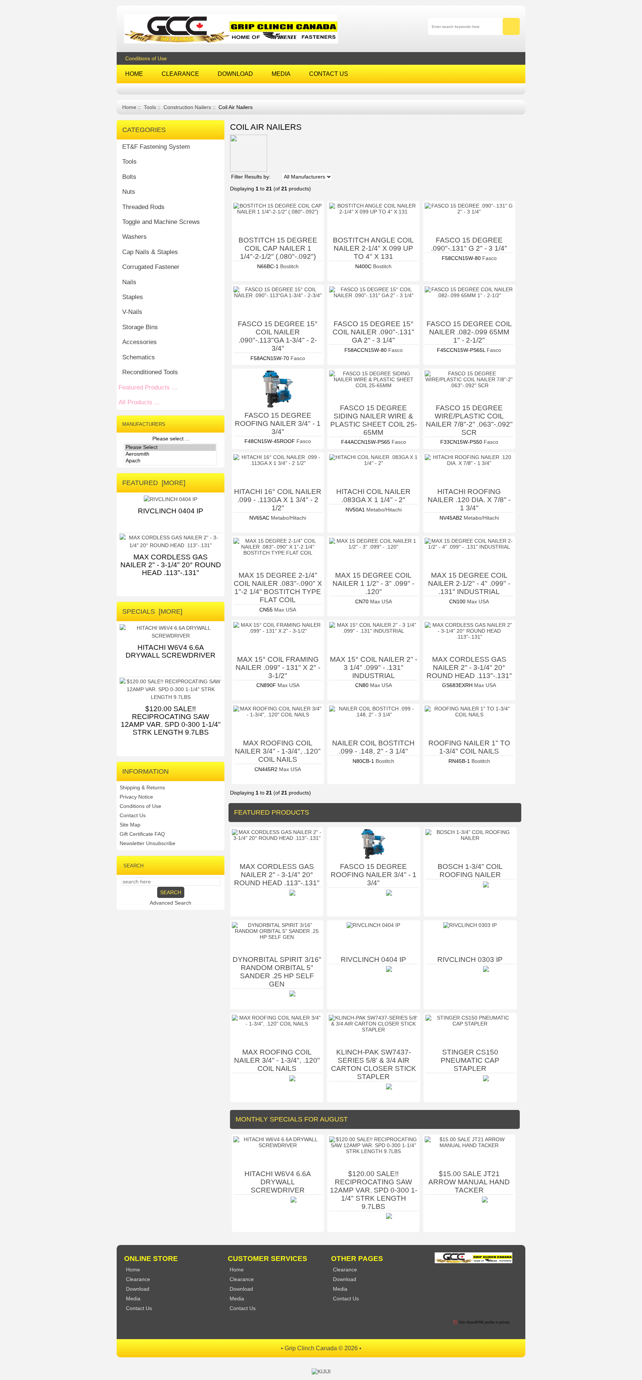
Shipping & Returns (142, 787)
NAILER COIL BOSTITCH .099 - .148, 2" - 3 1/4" (373, 747)
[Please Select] (170, 447)
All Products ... (139, 402)
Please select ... (170, 439)
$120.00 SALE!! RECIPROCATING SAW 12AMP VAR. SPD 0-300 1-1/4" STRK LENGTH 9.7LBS (373, 1190)
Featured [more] (153, 483)
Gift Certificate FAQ (142, 834)
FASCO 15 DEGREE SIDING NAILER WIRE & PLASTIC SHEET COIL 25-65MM (373, 420)
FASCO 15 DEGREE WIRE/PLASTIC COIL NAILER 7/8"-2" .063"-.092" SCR (469, 420)
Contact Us (133, 815)
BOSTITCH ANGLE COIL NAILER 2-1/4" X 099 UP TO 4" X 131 (373, 248)
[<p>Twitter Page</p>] (459, 1277)
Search (133, 865)
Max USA (284, 610)
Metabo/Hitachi (287, 518)
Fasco (489, 258)
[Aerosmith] (170, 454)
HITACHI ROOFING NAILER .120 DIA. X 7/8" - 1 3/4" (469, 500)
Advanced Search (170, 903)
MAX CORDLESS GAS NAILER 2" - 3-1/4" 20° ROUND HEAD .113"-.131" (469, 667)
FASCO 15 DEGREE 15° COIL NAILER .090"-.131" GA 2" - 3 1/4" (373, 332)
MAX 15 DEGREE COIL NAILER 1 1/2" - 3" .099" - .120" (373, 583)
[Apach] (170, 461)
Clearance (242, 1279)
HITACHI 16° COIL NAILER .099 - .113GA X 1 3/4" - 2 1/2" (277, 500)
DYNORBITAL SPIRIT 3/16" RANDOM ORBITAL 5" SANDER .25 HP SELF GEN (277, 972)
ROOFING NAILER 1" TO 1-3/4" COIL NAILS (469, 747)
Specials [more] (152, 611)
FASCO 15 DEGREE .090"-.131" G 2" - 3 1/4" (469, 244)
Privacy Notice (136, 797)
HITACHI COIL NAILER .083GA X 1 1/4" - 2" (373, 496)
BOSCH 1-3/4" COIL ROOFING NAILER (470, 871)
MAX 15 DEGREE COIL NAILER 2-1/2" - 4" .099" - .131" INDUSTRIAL (469, 583)
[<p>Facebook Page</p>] (443, 1277)
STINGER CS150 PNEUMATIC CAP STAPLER (470, 1060)
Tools (150, 107)
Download (241, 1289)
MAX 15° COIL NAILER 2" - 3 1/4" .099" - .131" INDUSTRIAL (373, 667)
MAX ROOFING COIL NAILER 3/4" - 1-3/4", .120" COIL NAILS (278, 751)
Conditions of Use (146, 58)
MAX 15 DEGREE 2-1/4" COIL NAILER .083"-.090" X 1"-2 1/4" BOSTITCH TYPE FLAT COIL (278, 587)
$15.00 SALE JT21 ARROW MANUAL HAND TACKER (469, 1182)
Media (237, 1299)
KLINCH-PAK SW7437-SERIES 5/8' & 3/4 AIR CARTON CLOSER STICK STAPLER (373, 1064)
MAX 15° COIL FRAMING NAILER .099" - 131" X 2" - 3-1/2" (278, 667)
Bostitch (289, 266)
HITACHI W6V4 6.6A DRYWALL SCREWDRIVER (277, 1182)
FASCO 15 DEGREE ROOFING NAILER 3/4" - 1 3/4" (278, 423)
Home (129, 107)
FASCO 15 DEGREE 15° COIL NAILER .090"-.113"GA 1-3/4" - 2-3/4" (278, 336)
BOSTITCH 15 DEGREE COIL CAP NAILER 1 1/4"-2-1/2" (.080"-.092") (278, 248)
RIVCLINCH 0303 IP (470, 959)
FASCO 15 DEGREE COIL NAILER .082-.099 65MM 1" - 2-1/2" (469, 332)
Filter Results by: (250, 177)
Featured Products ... (148, 387)
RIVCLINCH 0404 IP (373, 959)
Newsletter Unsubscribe (147, 843)
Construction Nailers (187, 107)
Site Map (130, 825)
